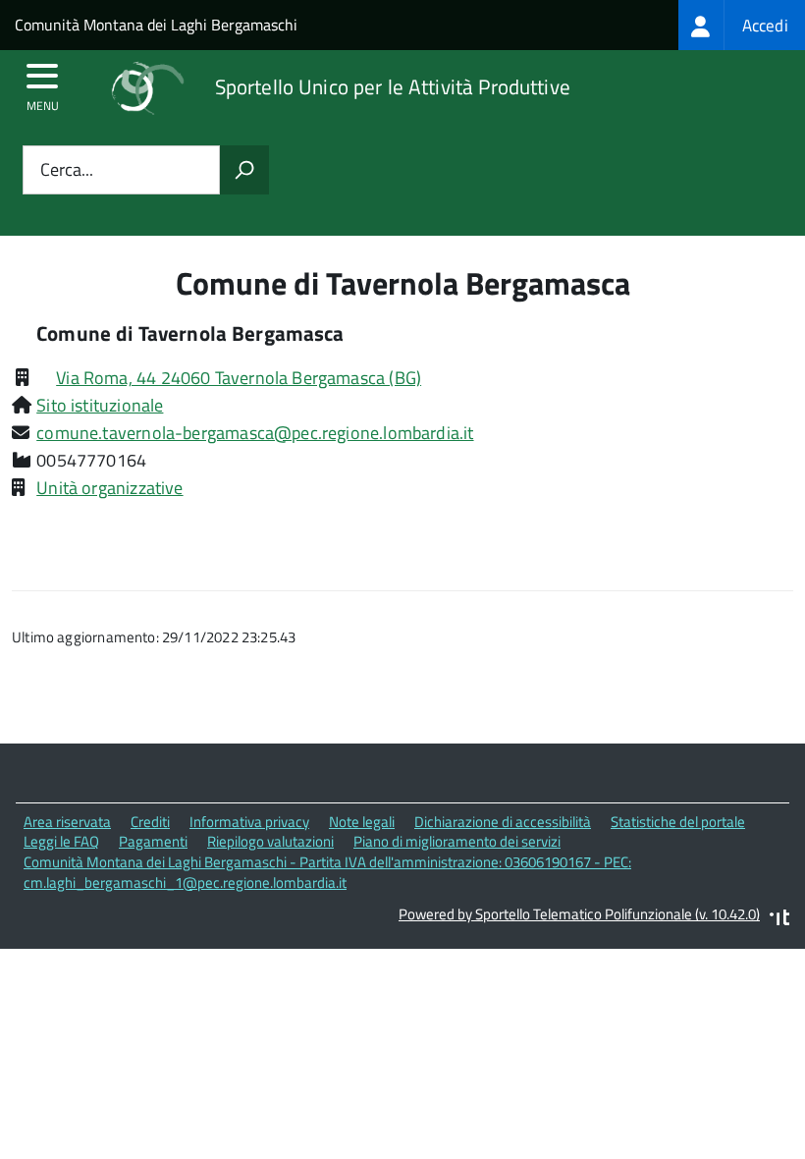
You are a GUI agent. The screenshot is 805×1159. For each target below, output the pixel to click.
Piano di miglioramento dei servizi (457, 841)
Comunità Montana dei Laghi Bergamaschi (156, 24)
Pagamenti (153, 841)
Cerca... (66, 170)
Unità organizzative (109, 487)
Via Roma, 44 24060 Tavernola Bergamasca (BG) (238, 377)
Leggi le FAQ (61, 841)
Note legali (362, 821)
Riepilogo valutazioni (270, 841)
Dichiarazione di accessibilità (502, 821)
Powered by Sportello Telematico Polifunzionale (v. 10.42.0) (579, 914)
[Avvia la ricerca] (244, 169)
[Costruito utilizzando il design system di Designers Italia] (779, 920)
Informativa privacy (249, 821)
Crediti (150, 821)
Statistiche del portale (678, 821)
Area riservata (67, 821)
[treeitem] (741, 25)
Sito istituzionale (99, 405)
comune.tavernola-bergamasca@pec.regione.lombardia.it (254, 432)
